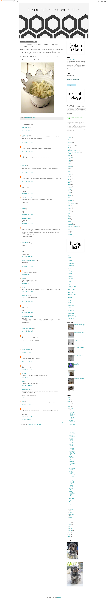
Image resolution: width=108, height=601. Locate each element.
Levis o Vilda (24, 177)
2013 (69, 401)
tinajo (23, 381)
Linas (23, 401)
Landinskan (70, 287)
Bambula (70, 260)
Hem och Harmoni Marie (27, 328)
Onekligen (70, 302)
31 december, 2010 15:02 (27, 301)
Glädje (69, 160)
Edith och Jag (25, 147)
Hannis (23, 186)
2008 (69, 534)
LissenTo (24, 165)
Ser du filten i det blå (72, 469)
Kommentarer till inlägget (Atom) (35, 424)
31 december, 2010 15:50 (27, 331)
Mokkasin (70, 297)
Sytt (68, 215)
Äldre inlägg (60, 422)
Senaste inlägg (24, 422)
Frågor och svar (71, 149)
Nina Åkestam (71, 300)
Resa (69, 198)
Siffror (69, 202)
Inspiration (70, 165)
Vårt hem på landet (26, 389)
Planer (69, 190)
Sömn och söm (71, 489)
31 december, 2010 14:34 (27, 291)
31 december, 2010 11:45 (27, 142)
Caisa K (69, 262)
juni (70, 521)
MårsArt (23, 287)
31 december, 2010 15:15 (27, 312)
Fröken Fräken (71, 59)
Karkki (69, 284)
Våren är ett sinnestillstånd (72, 421)
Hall (69, 161)
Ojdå (70, 466)
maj (70, 522)
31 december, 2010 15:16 (27, 324)
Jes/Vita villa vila (25, 295)
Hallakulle (70, 273)
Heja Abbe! (70, 278)
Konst (69, 171)
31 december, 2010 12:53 (27, 204)
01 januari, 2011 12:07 (27, 385)
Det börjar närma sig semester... (78, 364)
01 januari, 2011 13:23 (27, 416)
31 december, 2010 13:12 (27, 238)
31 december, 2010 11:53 (27, 151)
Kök (68, 176)
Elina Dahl (70, 267)
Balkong (69, 139)
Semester (70, 200)
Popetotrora (70, 304)
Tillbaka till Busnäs (71, 418)
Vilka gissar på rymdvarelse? (72, 463)
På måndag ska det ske (79, 347)
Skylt (69, 205)
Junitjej (23, 278)
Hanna (23, 208)
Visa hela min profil (71, 69)
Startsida (42, 422)
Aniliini (69, 255)
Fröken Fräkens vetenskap (73, 152)
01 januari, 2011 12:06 (27, 377)
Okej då (70, 459)
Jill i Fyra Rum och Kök (27, 316)
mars (70, 526)
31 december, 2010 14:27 (27, 274)
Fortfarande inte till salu (72, 506)
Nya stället (70, 187)
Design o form (71, 265)
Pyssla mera (70, 307)
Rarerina (70, 312)
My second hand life (72, 299)
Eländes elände (71, 145)
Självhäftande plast (72, 203)
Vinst (69, 227)
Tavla (69, 218)
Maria (69, 291)
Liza (23, 306)
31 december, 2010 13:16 (27, 247)
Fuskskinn (70, 153)
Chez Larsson (71, 263)
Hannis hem (70, 276)
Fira (68, 147)
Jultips (69, 169)
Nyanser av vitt (25, 366)
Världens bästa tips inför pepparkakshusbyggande (72, 474)
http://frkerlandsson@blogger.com (29, 260)
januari (70, 530)
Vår (68, 232)
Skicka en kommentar (26, 419)
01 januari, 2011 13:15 (27, 404)
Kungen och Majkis (72, 286)
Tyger (69, 219)
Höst (69, 163)
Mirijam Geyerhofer (72, 294)
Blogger (59, 597)
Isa (68, 279)
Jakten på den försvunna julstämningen (72, 453)
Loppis (69, 181)
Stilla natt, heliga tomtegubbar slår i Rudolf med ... (72, 494)
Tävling (69, 221)
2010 (69, 406)
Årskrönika (70, 234)
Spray (69, 213)
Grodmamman (25, 242)
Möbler (69, 186)
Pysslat (69, 195)
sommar (69, 208)
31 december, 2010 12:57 (27, 214)
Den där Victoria (25, 135)
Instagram (70, 166)
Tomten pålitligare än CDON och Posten (72, 431)
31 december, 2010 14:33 (27, 283)
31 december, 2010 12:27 (27, 193)
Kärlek (69, 174)
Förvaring (70, 157)
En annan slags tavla (78, 355)
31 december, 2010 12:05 (27, 181)
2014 (69, 399)
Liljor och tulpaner (72, 289)
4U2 (23, 270)
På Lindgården (71, 310)
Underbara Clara (71, 318)
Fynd (69, 155)
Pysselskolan (71, 194)
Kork (69, 173)
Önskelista (70, 236)
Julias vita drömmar (72, 283)
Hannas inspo (71, 275)
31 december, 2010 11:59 (27, 172)
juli (70, 519)
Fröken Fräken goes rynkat (72, 499)
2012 (69, 403)
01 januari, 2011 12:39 (27, 397)
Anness (69, 257)
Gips (69, 158)
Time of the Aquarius (72, 316)
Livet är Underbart (26, 373)
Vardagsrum (70, 224)
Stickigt (75, 386)
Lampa (69, 178)
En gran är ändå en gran (71, 503)
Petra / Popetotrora (26, 349)
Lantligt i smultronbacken (27, 197)
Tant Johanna (71, 315)
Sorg (69, 210)
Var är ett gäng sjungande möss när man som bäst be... (72, 481)
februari (71, 528)
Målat (69, 184)
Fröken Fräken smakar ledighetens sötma (72, 426)
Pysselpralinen (71, 305)
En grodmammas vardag (73, 270)
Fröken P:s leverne (72, 271)
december (71, 408)
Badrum (69, 137)
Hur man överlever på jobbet (71, 448)
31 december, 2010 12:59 (27, 223)
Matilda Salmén (71, 292)
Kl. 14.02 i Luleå (71, 445)
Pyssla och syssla (71, 308)
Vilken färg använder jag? (73, 226)
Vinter (69, 229)
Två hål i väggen (71, 486)
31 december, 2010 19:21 (27, 344)
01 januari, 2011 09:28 (27, 352)
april (70, 524)
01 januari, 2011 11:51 (27, 369)
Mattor (69, 182)
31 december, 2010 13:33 (27, 256)
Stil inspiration (71, 313)
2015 (69, 397)
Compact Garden (25, 409)
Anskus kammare (71, 258)
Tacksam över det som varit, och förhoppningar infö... (72, 413)
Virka (69, 231)
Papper (69, 189)
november (71, 509)
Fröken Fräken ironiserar (73, 150)
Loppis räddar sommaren (79, 370)
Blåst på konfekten (71, 457)
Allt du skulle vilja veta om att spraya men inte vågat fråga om (79, 326)
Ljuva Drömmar (25, 336)
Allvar (69, 136)
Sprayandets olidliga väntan (80, 340)
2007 (69, 536)
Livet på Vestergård (26, 357)
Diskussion (70, 144)
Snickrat (69, 207)
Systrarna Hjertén (26, 218)
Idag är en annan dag (72, 436)
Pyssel (69, 192)
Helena (23, 227)
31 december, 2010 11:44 (27, 130)
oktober (71, 512)
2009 (69, 532)
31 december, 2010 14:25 (27, 266)
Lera (69, 179)
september (71, 514)
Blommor (70, 141)
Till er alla (71, 442)
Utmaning (70, 223)
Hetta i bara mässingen (79, 378)
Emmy (69, 268)
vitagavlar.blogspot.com (27, 156)
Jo (22, 251)
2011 (69, 405)
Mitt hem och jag (71, 296)
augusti (71, 517)
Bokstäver (70, 142)
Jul (68, 168)
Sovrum (69, 211)
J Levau (69, 281)
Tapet (69, 216)
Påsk (69, 197)
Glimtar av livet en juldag (71, 439)
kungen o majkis (25, 127)
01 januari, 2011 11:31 (27, 361)
